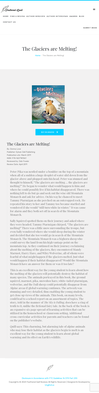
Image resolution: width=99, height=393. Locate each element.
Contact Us (9, 22)
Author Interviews (57, 16)
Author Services (35, 16)
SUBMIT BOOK (90, 28)
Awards (73, 16)
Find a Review (17, 16)
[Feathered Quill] (49, 370)
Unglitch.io (49, 385)
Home (6, 16)
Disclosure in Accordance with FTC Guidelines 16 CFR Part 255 (49, 378)
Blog (81, 16)
